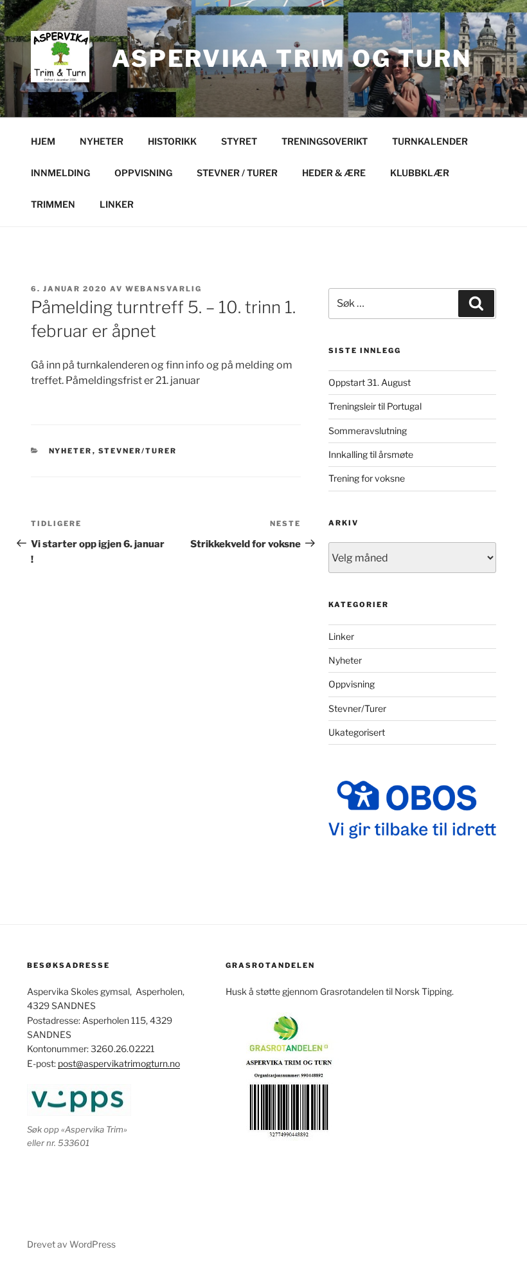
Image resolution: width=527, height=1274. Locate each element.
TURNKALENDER (430, 141)
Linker (341, 636)
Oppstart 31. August (369, 382)
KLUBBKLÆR (419, 172)
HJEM (43, 141)
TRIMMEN (53, 204)
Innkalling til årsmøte (370, 454)
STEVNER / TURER (237, 172)
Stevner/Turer (137, 450)
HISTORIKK (172, 141)
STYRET (239, 141)
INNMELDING (60, 172)
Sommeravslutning (367, 430)
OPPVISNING (143, 172)
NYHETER (101, 141)
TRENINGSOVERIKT (324, 141)
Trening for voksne (366, 478)
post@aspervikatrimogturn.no (119, 1063)
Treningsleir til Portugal (375, 406)
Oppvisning (351, 683)
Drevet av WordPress (71, 1244)
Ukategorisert (356, 732)
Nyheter (71, 450)
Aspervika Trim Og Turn (292, 58)
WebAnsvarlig (163, 288)
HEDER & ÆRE (334, 172)
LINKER (117, 204)
